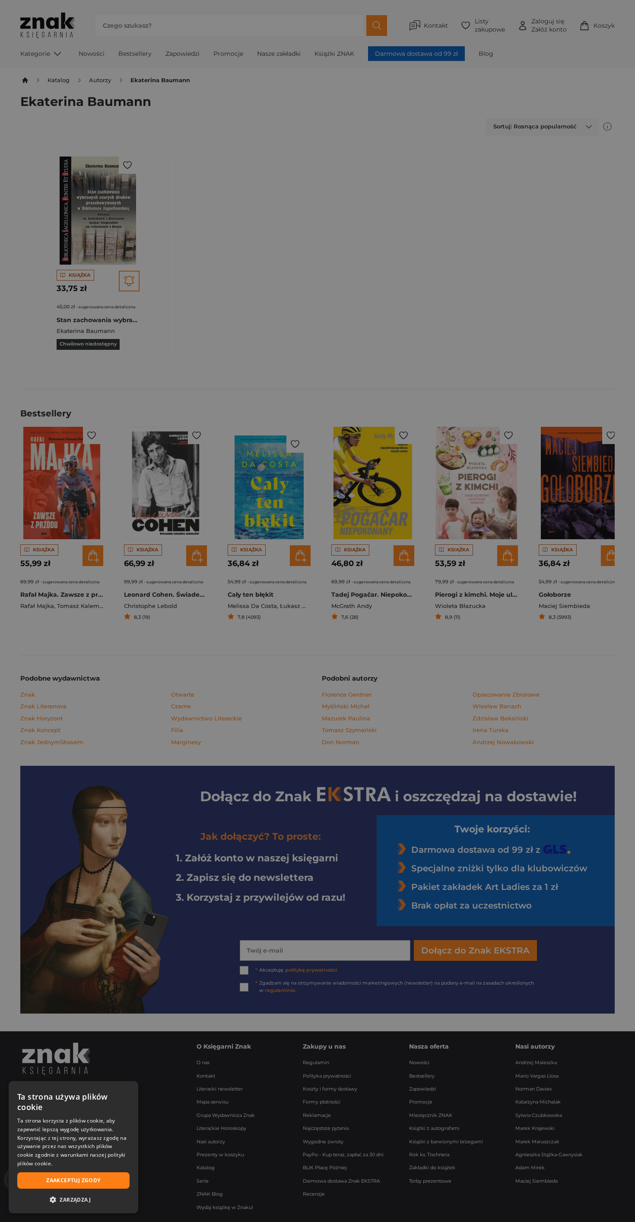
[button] (73, 1199)
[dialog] (73, 1147)
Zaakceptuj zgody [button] (73, 1180)
